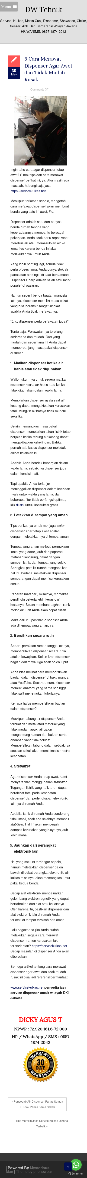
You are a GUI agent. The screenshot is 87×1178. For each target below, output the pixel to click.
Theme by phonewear (34, 1171)
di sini (20, 504)
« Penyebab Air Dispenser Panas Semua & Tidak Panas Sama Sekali (37, 1104)
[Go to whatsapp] (76, 1165)
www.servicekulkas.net (26, 987)
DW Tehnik (43, 9)
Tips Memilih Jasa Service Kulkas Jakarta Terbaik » (42, 1123)
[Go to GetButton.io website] (75, 1173)
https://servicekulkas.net (28, 190)
